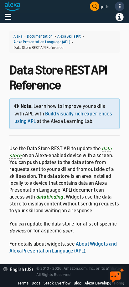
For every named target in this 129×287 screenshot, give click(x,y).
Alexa (17, 36)
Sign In (102, 6)
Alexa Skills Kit (69, 36)
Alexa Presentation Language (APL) (41, 42)
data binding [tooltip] (50, 197)
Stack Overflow (57, 282)
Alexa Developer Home (104, 282)
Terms (23, 282)
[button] (19, 268)
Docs (36, 282)
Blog (77, 282)
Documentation (40, 36)
